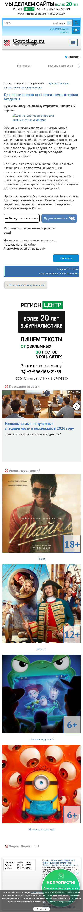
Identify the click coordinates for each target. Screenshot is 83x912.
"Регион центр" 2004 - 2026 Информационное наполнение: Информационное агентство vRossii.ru (60, 862)
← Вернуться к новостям (21, 218)
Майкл (58, 549)
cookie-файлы (37, 892)
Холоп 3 (58, 639)
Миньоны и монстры (53, 819)
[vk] (72, 218)
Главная (8, 83)
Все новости (24, 65)
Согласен (41, 909)
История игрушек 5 (53, 729)
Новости (21, 83)
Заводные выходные (60, 65)
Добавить (66, 258)
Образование (37, 83)
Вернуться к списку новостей (26, 285)
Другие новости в (56, 218)
